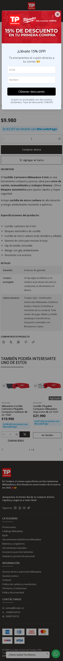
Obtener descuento (31, 92)
